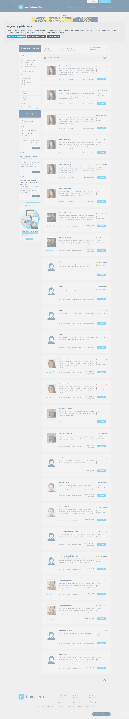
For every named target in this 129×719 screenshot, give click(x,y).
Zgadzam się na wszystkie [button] (16, 37)
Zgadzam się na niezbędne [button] (36, 37)
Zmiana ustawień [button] (53, 37)
